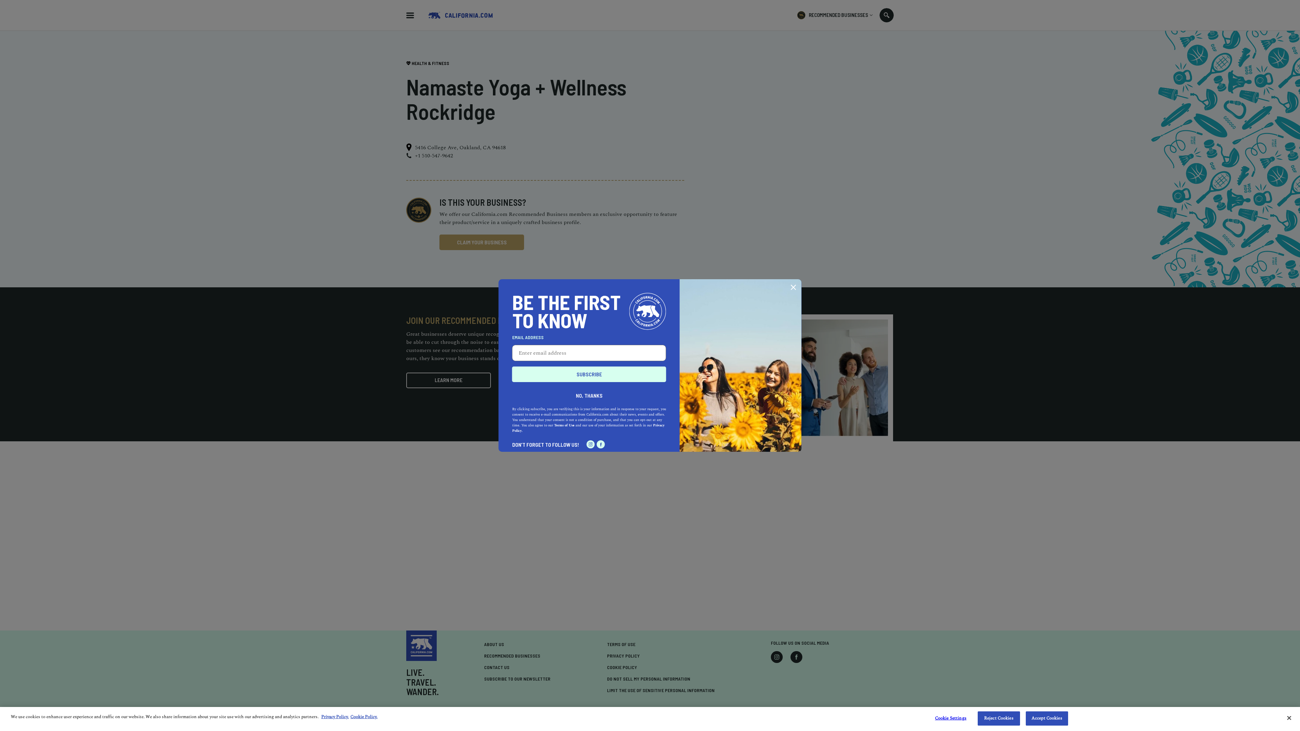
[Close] (1289, 717)
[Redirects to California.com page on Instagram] (591, 444)
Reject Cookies (999, 718)
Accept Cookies (1047, 718)
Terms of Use (564, 425)
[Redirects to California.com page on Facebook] (601, 444)
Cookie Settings (951, 718)
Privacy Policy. (335, 716)
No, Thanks (589, 395)
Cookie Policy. (363, 716)
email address (528, 337)
